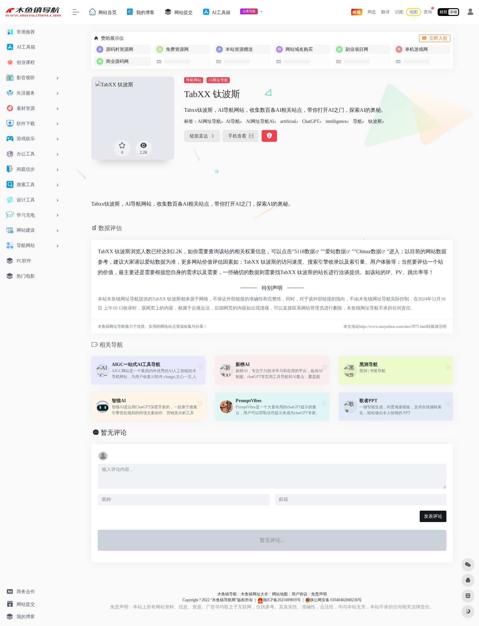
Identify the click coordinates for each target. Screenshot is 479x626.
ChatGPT (310, 121)
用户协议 (299, 594)
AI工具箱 (220, 12)
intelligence (336, 121)
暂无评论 (114, 432)
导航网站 (193, 80)
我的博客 (144, 12)
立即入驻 (438, 38)
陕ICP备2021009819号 (282, 600)
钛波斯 (375, 121)
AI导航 (233, 121)
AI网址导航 (218, 80)
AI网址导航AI (260, 121)
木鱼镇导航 (227, 594)
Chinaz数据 (368, 251)
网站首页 (107, 12)
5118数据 (304, 251)
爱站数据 (335, 251)
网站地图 (280, 594)
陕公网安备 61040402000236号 (336, 600)
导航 (357, 121)
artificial (288, 121)
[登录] (470, 12)
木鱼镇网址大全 (254, 594)
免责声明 (319, 594)
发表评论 (433, 516)
